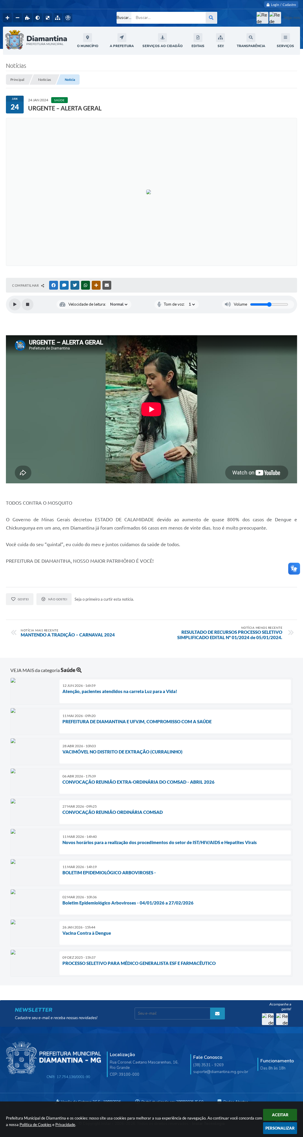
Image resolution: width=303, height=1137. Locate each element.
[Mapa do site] (57, 17)
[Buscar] (211, 17)
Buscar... (124, 17)
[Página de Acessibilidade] (67, 17)
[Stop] (27, 304)
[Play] (15, 304)
